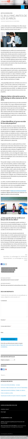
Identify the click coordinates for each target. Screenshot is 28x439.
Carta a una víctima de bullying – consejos (10, 384)
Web (2, 332)
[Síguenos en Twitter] (4, 369)
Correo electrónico (6, 326)
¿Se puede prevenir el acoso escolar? (10, 278)
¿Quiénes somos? (5, 409)
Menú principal (26, 7)
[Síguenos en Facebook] (2, 369)
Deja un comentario (14, 21)
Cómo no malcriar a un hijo (7, 393)
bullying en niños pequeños (8, 269)
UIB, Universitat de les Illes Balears (9, 425)
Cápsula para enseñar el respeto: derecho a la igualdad (13, 395)
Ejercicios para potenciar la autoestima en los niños (13, 284)
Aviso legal (3, 411)
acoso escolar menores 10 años (9, 268)
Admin (7, 21)
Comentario (4, 300)
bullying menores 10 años (8, 271)
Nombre (3, 320)
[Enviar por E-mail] (6, 264)
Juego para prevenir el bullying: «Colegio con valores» (13, 390)
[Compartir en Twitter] (4, 264)
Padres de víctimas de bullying (18, 190)
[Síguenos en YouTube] (6, 369)
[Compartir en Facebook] (2, 264)
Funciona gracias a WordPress (7, 433)
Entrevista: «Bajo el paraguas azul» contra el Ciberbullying (14, 387)
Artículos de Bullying (6, 13)
